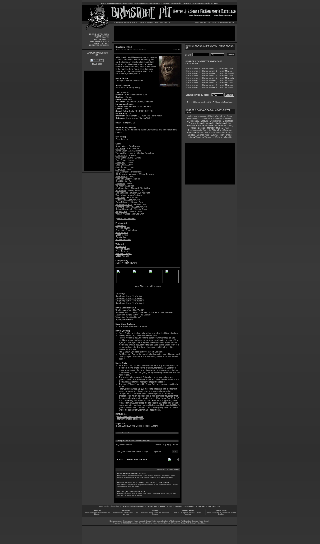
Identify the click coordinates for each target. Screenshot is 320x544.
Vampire (199, 137)
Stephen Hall (121, 211)
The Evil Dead (152, 506)
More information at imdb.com (130, 419)
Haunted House (210, 125)
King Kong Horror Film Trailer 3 (130, 301)
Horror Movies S (226, 69)
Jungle (125, 426)
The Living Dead (214, 506)
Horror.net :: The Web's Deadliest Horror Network (146, 523)
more (155, 426)
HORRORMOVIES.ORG (226, 22)
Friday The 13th (166, 506)
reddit (175, 445)
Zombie (228, 137)
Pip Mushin (121, 186)
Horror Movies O (209, 80)
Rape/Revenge (225, 130)
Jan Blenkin (121, 225)
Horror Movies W (226, 78)
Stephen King (203, 135)
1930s (132, 426)
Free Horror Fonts (189, 3)
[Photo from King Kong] (123, 282)
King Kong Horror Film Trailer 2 (130, 298)
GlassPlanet (202, 523)
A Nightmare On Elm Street (195, 506)
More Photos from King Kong (148, 286)
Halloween (178, 506)
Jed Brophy (121, 200)
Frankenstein (195, 123)
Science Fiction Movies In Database (135, 3)
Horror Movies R (209, 87)
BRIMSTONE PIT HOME (99, 45)
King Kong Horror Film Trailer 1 (130, 296)
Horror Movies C (193, 73)
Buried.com (126, 510)
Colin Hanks (121, 155)
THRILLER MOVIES (100, 40)
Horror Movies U (226, 73)
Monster (146, 426)
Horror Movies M (209, 76)
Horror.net (97, 510)
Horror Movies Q (209, 85)
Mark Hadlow (122, 176)
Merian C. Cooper (124, 253)
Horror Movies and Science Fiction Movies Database (221, 513)
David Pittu (120, 183)
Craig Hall (120, 169)
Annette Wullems (123, 239)
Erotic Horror (215, 121)
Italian (193, 128)
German (206, 123)
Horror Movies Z (226, 85)
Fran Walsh (121, 237)
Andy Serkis (121, 158)
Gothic (228, 123)
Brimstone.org (127, 521)
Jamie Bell (120, 162)
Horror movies (118, 512)
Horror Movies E (193, 78)
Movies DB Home (211, 3)
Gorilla (139, 426)
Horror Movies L (209, 73)
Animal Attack (208, 116)
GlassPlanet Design (178, 523)
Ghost (214, 123)
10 (148, 436)
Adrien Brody (121, 151)
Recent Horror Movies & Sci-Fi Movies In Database (210, 102)
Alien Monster (194, 116)
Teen (222, 135)
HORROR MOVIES (121, 22)
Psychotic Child (209, 130)
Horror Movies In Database (111, 3)
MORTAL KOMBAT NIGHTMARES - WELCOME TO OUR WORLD (143, 483)
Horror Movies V (226, 76)
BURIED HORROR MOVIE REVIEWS (131, 474)
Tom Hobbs (121, 195)
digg (169, 445)
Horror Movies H (193, 85)
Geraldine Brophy (124, 179)
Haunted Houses (188, 510)
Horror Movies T (226, 71)
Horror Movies (221, 510)
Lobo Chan (121, 165)
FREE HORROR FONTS (99, 41)
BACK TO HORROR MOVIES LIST (132, 459)
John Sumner (122, 167)
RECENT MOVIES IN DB (99, 34)
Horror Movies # (226, 87)
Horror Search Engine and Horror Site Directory (97, 513)
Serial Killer (210, 132)
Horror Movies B (193, 71)
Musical (219, 128)
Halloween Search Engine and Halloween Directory (155, 513)
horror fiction (134, 512)
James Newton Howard (126, 263)
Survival (214, 135)
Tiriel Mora (120, 197)
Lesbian (202, 128)
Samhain (155, 510)
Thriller (229, 135)
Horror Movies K (209, 71)
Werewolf (208, 137)
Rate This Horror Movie (152, 116)
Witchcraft (219, 137)
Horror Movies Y (226, 83)
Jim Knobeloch (122, 188)
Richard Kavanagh (124, 209)
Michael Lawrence (124, 204)
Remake (191, 132)
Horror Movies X (226, 80)
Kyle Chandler (122, 172)
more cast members (127, 218)
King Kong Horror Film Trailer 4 (130, 303)
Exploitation (228, 121)
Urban (191, 137)
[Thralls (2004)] (97, 60)
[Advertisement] (97, 121)
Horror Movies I (192, 87)
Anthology (220, 116)
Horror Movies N (209, 78)
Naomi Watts (121, 146)
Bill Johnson (121, 174)
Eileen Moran (122, 235)
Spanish (229, 132)
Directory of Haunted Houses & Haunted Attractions (187, 513)
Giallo (221, 123)
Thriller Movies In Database (159, 3)
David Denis (121, 181)
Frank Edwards (122, 202)
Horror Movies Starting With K (139, 118)
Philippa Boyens (123, 228)
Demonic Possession (223, 118)
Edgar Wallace (122, 256)
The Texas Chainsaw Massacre (133, 506)
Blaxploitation (193, 118)
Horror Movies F (193, 80)
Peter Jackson (122, 139)
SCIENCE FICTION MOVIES (140, 22)
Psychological (194, 130)
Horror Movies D (193, 76)
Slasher (220, 132)
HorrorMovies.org (116, 521)
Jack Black (120, 148)
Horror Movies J (209, 69)
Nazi (227, 128)
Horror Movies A (193, 69)
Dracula (204, 121)
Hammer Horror (194, 125)
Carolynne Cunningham (126, 230)
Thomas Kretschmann (125, 153)
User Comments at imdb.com (130, 416)
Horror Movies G (193, 83)
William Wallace (123, 214)
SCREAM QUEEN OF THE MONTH (131, 492)
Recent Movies (176, 3)
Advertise (200, 3)
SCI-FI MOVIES (102, 38)
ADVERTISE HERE (101, 43)
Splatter (191, 135)
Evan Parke (121, 160)
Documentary (193, 121)
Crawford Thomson (124, 207)
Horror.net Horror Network (200, 521)
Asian (229, 116)
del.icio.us (159, 445)
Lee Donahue (122, 193)
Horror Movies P (209, 83)
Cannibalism (206, 118)
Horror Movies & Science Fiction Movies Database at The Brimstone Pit (158, 521)
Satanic (199, 132)
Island (118, 426)
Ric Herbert (121, 190)
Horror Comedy (226, 125)
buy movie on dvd (124, 445)
